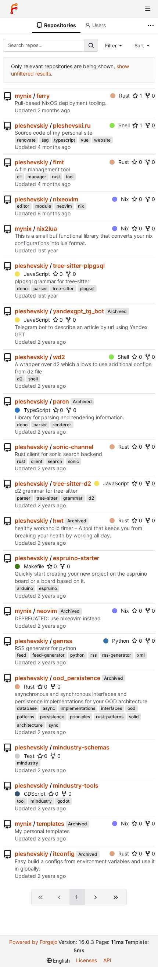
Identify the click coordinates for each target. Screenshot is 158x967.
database (27, 708)
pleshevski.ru (72, 125)
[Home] (14, 8)
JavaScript (37, 274)
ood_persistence (76, 678)
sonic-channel (73, 446)
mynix (23, 95)
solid (134, 716)
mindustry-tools (75, 785)
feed (21, 655)
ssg (45, 140)
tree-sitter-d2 (72, 483)
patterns (25, 716)
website (102, 140)
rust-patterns (109, 716)
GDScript (35, 794)
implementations (78, 708)
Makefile (34, 566)
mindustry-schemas (81, 747)
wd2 (59, 357)
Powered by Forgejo (33, 942)
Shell (124, 125)
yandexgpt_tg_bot (78, 311)
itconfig (64, 853)
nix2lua (46, 228)
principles (80, 716)
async (49, 708)
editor (23, 206)
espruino (48, 588)
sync (53, 725)
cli (19, 176)
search (55, 461)
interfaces (111, 708)
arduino (25, 588)
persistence (52, 716)
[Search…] (91, 45)
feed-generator (48, 655)
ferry (43, 95)
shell (33, 379)
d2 (19, 379)
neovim (64, 206)
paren (61, 401)
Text (29, 756)
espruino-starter (76, 558)
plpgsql (87, 288)
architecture (30, 725)
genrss (62, 641)
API (107, 960)
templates (50, 823)
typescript (64, 140)
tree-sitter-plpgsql (79, 265)
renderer (62, 424)
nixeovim (65, 199)
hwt (58, 520)
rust (56, 176)
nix (81, 206)
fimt (58, 162)
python (77, 655)
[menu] (58, 960)
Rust (124, 95)
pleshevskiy (31, 125)
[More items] (151, 25)
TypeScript (37, 410)
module (43, 206)
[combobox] (114, 45)
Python (120, 641)
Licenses (86, 960)
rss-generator (116, 655)
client (36, 461)
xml (141, 655)
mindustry (27, 763)
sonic (73, 461)
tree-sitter (63, 288)
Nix (125, 199)
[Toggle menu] (147, 8)
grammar (73, 498)
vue (85, 140)
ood (132, 708)
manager (37, 176)
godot (63, 801)
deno (22, 288)
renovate (26, 140)
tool (69, 176)
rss (93, 655)
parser (40, 288)
